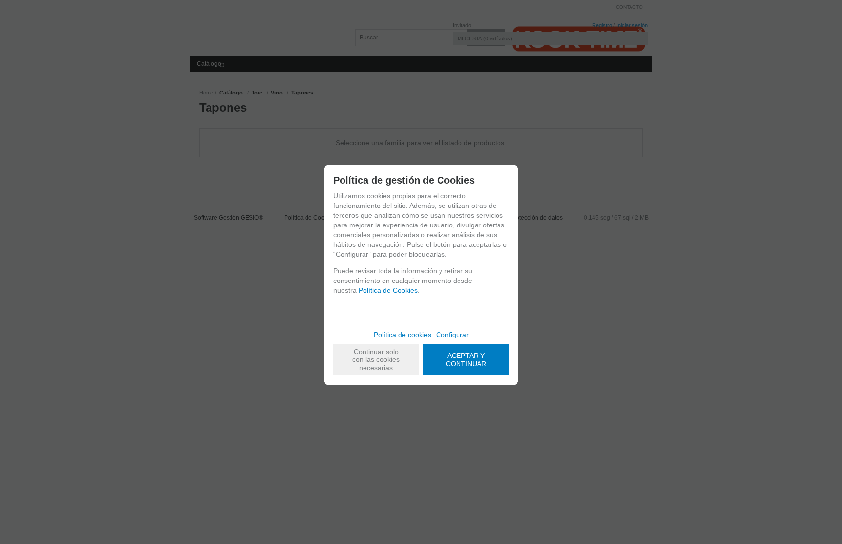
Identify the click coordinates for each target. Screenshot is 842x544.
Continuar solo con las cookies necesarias (376, 360)
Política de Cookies (388, 290)
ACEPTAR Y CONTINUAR (466, 360)
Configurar (452, 334)
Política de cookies (402, 334)
